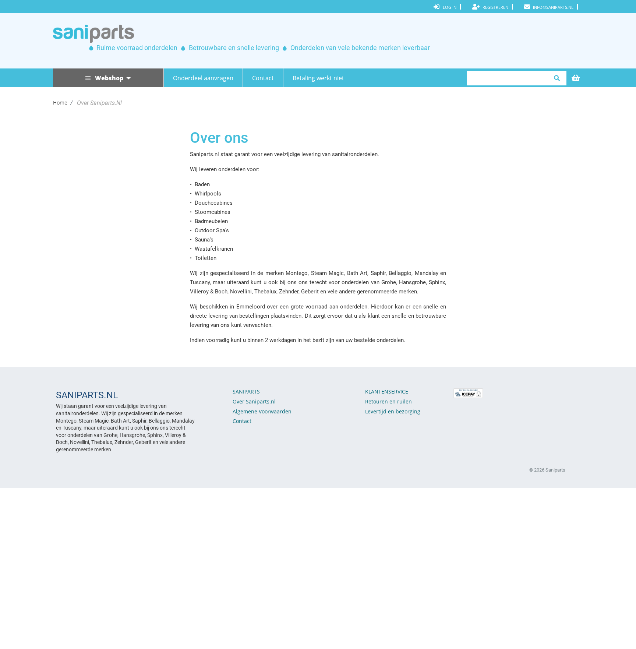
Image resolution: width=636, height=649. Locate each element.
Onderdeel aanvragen (203, 78)
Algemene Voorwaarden (262, 411)
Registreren (494, 7)
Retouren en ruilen (388, 401)
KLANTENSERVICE (386, 391)
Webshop (109, 78)
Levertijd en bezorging (392, 411)
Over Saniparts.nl (254, 401)
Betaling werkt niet (318, 78)
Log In (449, 7)
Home (60, 102)
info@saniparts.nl (552, 7)
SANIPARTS (246, 391)
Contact (263, 78)
